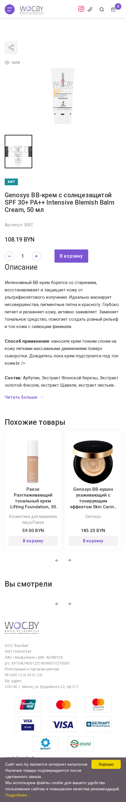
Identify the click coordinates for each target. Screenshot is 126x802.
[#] (10, 9)
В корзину (71, 256)
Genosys (93, 516)
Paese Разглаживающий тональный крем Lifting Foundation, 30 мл (33, 501)
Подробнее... (17, 795)
